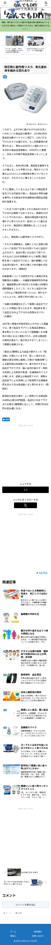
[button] (45, 589)
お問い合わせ (38, 935)
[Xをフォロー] (25, 505)
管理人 (13, 935)
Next (48, 45)
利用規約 (38, 931)
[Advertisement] (25, 453)
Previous (2, 45)
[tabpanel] (14, 44)
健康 (7, 419)
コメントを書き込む (25, 904)
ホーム (13, 931)
